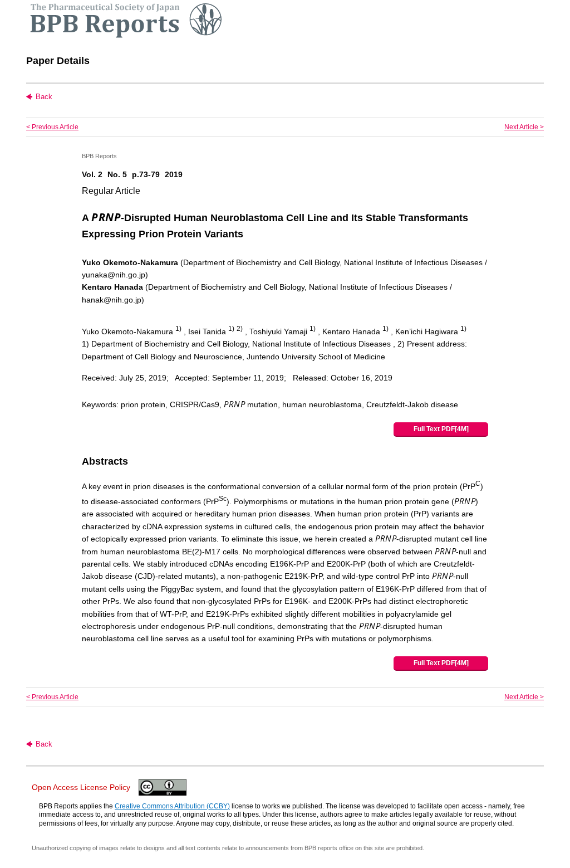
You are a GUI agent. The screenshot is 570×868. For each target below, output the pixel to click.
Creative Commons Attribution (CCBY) (172, 806)
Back (44, 96)
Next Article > (524, 127)
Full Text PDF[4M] (441, 429)
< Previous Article (52, 127)
